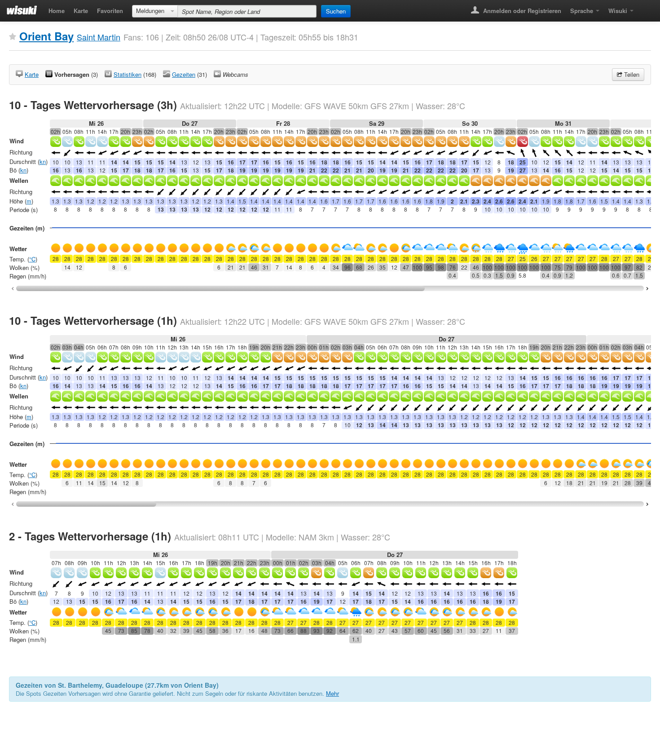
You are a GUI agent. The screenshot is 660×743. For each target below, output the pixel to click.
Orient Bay (46, 36)
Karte (81, 10)
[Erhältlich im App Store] (644, 7)
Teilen (630, 74)
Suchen (336, 11)
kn (43, 161)
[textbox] (247, 11)
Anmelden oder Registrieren (521, 10)
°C (32, 259)
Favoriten (110, 10)
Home (56, 10)
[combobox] (155, 11)
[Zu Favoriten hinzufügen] (12, 37)
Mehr (332, 693)
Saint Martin (98, 37)
